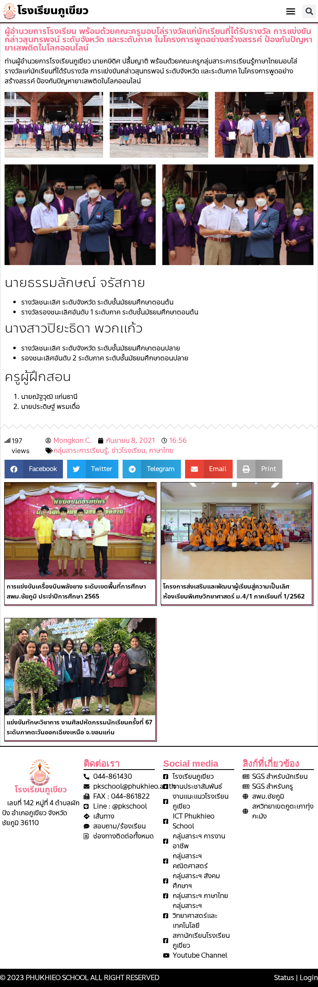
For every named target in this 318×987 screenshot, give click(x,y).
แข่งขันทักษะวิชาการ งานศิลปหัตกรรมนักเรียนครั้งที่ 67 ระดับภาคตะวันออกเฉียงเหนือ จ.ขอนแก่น (79, 727)
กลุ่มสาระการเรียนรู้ (80, 450)
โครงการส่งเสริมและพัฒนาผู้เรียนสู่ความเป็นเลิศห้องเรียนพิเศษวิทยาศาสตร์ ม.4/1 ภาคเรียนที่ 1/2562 (234, 591)
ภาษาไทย (161, 450)
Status (284, 978)
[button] (290, 11)
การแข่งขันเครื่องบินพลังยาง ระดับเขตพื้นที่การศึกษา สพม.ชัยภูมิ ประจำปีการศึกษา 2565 (76, 591)
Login (309, 978)
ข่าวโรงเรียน (128, 450)
